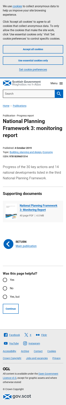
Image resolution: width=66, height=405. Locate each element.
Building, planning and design (26, 152)
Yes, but (15, 296)
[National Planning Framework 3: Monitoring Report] (11, 211)
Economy (48, 152)
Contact (38, 351)
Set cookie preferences (33, 69)
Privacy (56, 358)
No (11, 288)
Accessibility (9, 351)
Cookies (51, 351)
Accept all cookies (33, 49)
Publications (19, 105)
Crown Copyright (12, 358)
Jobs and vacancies (37, 358)
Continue (11, 308)
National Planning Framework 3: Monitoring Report (38, 207)
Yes (12, 279)
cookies (17, 6)
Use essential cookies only (33, 60)
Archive (25, 351)
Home (6, 105)
